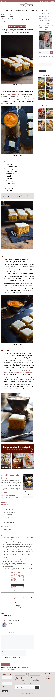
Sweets (25, 618)
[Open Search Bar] (46, 10)
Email (42, 62)
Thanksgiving (29, 618)
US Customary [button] (4, 532)
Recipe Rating (4, 632)
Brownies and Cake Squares (7, 618)
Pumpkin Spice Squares (12, 29)
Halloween (14, 618)
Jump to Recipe (13, 26)
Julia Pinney (5, 620)
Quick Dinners (18, 10)
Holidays (41, 10)
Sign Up (5, 691)
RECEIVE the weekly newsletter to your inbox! (7, 687)
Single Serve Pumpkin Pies (12, 94)
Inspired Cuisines (33, 10)
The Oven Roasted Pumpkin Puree (23, 372)
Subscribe (42, 71)
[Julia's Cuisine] (26, 5)
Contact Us (41, 1)
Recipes (11, 10)
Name (7, 674)
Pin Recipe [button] (28, 494)
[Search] (51, 52)
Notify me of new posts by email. (10, 661)
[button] (1, 21)
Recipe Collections (25, 10)
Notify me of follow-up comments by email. (13, 657)
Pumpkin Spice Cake (28, 93)
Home (7, 10)
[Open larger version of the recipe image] (28, 482)
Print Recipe (23, 26)
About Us (46, 1)
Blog (3, 14)
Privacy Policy (52, 1)
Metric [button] (10, 532)
